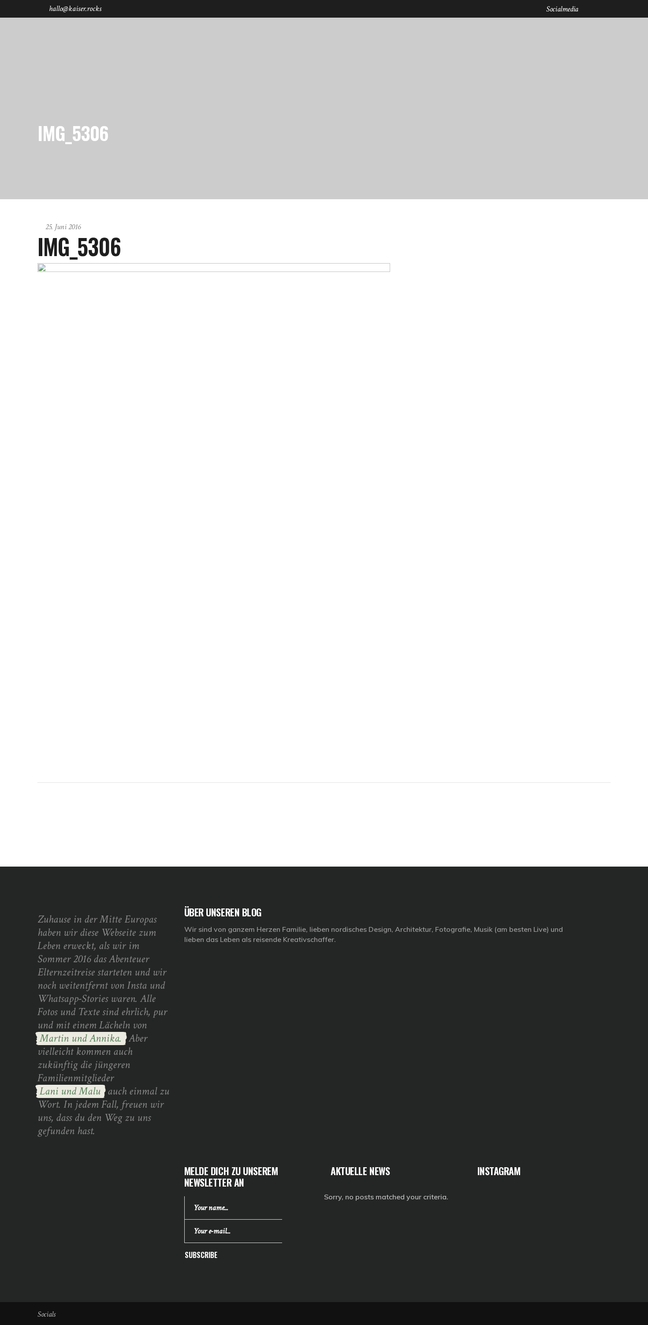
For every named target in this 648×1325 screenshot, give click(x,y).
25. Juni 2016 (63, 227)
